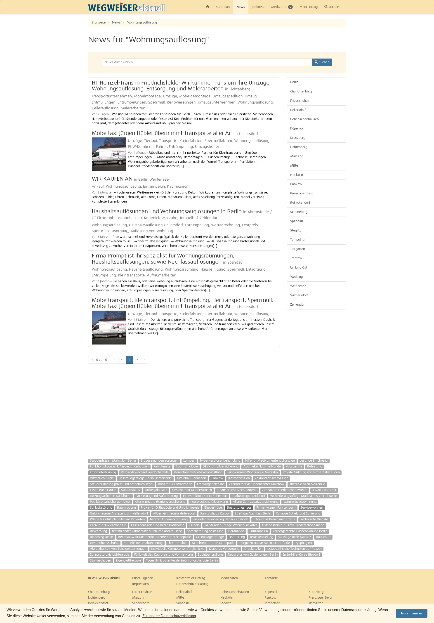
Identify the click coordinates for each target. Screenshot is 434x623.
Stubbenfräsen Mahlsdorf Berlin (113, 460)
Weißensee (298, 286)
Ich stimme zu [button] (411, 613)
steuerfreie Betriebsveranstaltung (198, 472)
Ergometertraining (103, 472)
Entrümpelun (259, 531)
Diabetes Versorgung (224, 548)
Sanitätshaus (130, 490)
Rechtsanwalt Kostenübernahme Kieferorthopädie (154, 537)
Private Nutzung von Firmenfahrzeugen (311, 472)
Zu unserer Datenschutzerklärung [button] (169, 616)
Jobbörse (258, 7)
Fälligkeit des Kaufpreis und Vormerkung (163, 554)
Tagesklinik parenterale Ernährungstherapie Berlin (182, 560)
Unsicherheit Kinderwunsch (192, 490)
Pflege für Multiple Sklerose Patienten (117, 519)
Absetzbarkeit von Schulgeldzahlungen (118, 548)
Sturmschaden (100, 560)
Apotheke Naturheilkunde (262, 466)
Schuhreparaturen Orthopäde (213, 543)
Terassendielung (261, 537)
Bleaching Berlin (101, 537)
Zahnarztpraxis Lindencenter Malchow (257, 484)
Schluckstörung (101, 507)
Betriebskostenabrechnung (143, 543)
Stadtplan (223, 7)
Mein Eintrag (309, 7)
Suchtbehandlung (210, 554)
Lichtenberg (298, 147)
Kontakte (271, 578)
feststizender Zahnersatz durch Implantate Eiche (147, 531)
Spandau (296, 221)
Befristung (314, 466)
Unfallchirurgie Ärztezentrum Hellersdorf (119, 513)
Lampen (189, 460)
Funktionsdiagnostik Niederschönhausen (119, 466)
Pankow (296, 184)
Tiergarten (297, 249)
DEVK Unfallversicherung (220, 466)
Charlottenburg (301, 91)
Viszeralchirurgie (102, 478)
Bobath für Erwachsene (175, 484)
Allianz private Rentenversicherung (160, 501)
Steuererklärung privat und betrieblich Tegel (121, 484)
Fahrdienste (161, 466)
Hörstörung (237, 537)
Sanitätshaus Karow (215, 513)
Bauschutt (323, 537)
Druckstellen (253, 548)
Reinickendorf (300, 202)
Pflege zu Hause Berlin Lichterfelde (264, 543)
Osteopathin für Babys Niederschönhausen (293, 525)
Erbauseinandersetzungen (159, 460)
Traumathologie (186, 466)
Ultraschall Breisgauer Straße (274, 519)
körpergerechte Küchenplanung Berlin (300, 531)
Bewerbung (98, 531)
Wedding (296, 276)
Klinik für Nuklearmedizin (108, 525)
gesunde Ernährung (314, 460)
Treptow (296, 258)
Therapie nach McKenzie (307, 484)
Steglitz (295, 230)
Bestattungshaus (239, 507)
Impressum (140, 584)
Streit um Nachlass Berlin (253, 513)
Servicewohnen (311, 507)
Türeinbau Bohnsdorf (191, 478)
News (240, 7)
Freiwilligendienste (210, 484)
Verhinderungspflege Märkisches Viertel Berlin (303, 496)
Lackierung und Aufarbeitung (157, 496)
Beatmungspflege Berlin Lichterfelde (145, 478)
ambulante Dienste (314, 519)
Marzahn (296, 156)
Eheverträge (213, 507)
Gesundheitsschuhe (104, 543)
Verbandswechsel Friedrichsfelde (145, 472)
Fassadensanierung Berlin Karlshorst (157, 525)
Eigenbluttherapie (128, 560)
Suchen (333, 7)
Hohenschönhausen (304, 119)
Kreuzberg (297, 137)
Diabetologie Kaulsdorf (248, 496)
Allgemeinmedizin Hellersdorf (174, 513)
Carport (194, 525)
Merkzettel (281, 7)
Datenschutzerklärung (192, 584)
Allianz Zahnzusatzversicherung (255, 501)
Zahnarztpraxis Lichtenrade (109, 554)
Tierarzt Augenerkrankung (169, 519)
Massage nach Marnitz (294, 537)
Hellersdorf (298, 110)
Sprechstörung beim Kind (205, 531)
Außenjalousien (156, 490)
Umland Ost (298, 267)
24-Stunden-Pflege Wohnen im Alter (230, 525)
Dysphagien (303, 543)
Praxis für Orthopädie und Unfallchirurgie (170, 507)
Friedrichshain (300, 100)
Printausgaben (142, 578)
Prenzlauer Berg (301, 193)
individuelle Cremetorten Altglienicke (177, 548)
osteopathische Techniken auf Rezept (294, 548)
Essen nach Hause (103, 490)
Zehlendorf (298, 304)
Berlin (294, 82)
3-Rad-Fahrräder (324, 490)
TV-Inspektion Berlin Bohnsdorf (205, 496)
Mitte (294, 165)
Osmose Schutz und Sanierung (298, 513)
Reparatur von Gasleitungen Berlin (253, 554)
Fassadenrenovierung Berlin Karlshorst (220, 519)
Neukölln (296, 175)
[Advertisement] (409, 86)
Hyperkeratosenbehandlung (220, 460)
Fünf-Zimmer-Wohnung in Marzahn (252, 472)
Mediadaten (229, 578)
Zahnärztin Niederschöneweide (284, 490)
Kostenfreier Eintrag (190, 578)
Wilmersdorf (299, 295)
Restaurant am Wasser (271, 478)
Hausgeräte (293, 466)
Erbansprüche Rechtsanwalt (237, 490)
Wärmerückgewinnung (299, 501)
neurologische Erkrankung (209, 501)
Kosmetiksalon (239, 478)
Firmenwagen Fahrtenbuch (275, 507)
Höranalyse (236, 531)
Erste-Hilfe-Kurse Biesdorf (301, 554)
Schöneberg (298, 212)
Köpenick (297, 128)
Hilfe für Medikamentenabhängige (270, 460)
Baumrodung (126, 507)
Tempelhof (297, 239)
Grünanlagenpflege (210, 537)
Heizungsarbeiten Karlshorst (110, 496)
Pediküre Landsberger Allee (110, 501)
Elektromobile (177, 543)
